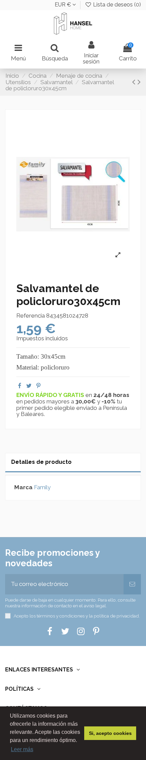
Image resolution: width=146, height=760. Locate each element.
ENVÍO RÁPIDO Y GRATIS (51, 395)
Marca (23, 487)
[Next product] (139, 82)
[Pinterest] (38, 385)
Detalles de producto (41, 462)
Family (42, 487)
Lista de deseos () (116, 4)
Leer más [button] (22, 749)
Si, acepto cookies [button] (110, 733)
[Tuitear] (29, 385)
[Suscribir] (132, 584)
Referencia (30, 315)
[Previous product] (135, 82)
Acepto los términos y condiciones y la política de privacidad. (77, 616)
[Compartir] (19, 385)
